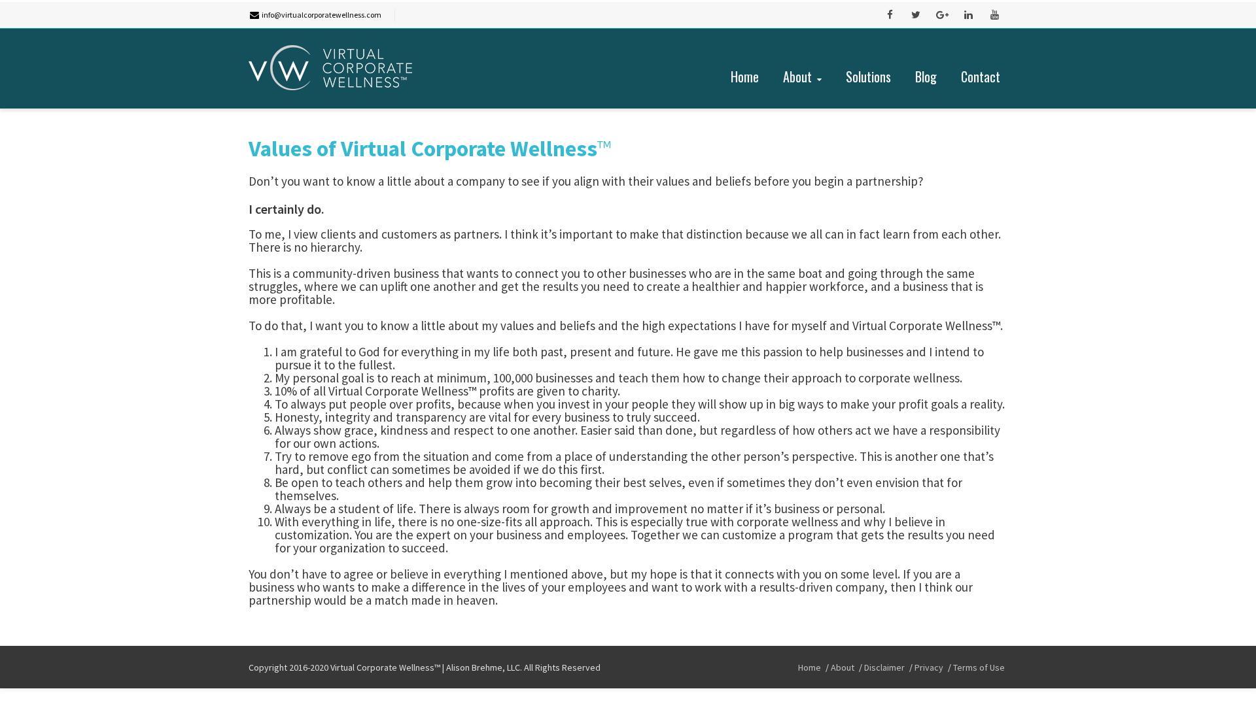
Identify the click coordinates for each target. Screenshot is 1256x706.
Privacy (929, 667)
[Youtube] (994, 15)
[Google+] (942, 15)
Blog (926, 76)
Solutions (868, 76)
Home (745, 76)
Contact (980, 76)
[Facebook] (890, 15)
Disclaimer (884, 667)
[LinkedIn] (968, 15)
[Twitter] (916, 15)
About (797, 76)
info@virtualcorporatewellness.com (321, 15)
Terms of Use (979, 667)
